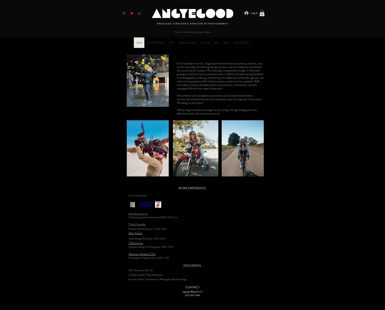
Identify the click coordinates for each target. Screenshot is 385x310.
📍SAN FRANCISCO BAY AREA (192, 32)
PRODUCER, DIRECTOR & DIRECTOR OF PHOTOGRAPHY (192, 23)
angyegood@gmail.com (192, 291)
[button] (262, 13)
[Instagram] (139, 13)
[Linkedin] (124, 13)
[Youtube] (131, 13)
